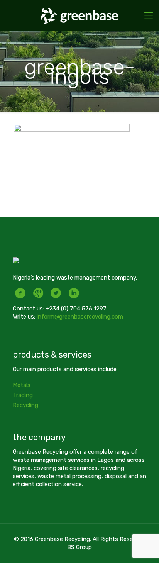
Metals (21, 385)
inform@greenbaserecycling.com (80, 316)
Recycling (25, 405)
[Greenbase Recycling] (79, 15)
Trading (23, 395)
